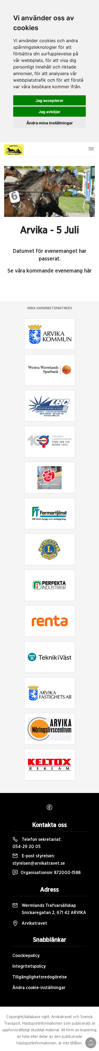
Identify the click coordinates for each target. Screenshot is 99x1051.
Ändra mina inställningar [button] (49, 123)
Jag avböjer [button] (49, 111)
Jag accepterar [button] (49, 100)
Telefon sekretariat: (37, 843)
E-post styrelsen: (38, 859)
